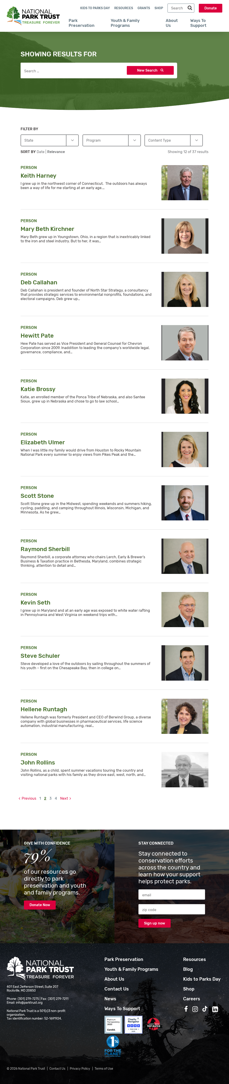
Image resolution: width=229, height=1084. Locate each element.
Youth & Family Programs (125, 23)
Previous (29, 798)
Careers (191, 998)
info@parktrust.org (29, 1003)
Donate (210, 8)
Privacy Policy (80, 1069)
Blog (188, 969)
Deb (40, 282)
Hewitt (38, 335)
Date (41, 152)
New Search (147, 70)
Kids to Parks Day (95, 8)
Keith (39, 175)
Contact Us (116, 989)
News (110, 998)
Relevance (56, 152)
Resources (123, 8)
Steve (41, 655)
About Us (172, 23)
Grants (144, 8)
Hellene (44, 709)
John (38, 762)
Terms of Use (104, 1069)
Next (64, 798)
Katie (39, 389)
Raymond (46, 549)
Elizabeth (43, 442)
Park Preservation (81, 23)
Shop (159, 8)
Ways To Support (198, 23)
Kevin (36, 602)
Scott (38, 495)
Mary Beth (48, 229)
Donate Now (40, 905)
